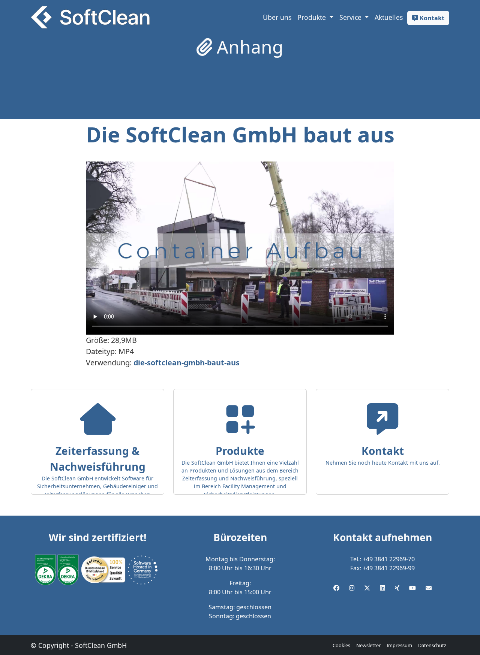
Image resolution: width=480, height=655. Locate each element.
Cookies (341, 645)
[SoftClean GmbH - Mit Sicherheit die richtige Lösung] (90, 17)
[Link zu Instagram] (351, 588)
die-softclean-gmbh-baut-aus (187, 362)
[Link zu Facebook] (336, 588)
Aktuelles (389, 17)
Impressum (399, 645)
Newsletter (368, 645)
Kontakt (431, 18)
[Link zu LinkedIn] (382, 588)
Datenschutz (432, 645)
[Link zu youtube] (412, 588)
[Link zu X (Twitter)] (367, 588)
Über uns (277, 17)
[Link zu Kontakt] (428, 588)
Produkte (312, 17)
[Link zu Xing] (397, 588)
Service (351, 17)
